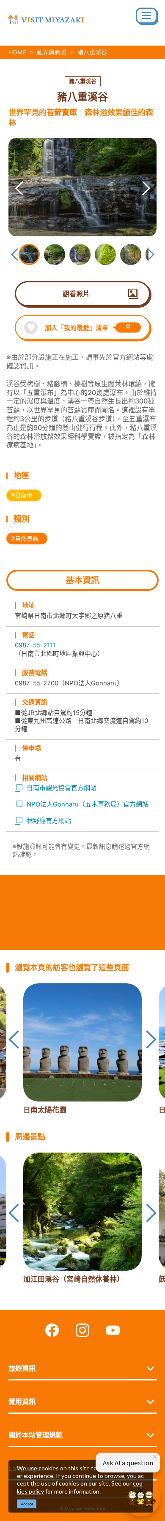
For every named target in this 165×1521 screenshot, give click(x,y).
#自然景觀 (24, 538)
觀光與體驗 (51, 52)
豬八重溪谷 (92, 52)
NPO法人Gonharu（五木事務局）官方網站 (87, 804)
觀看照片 (76, 294)
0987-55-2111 (35, 645)
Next (135, 177)
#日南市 (22, 494)
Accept (27, 1504)
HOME (17, 52)
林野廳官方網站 (49, 821)
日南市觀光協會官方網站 (61, 788)
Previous (8, 177)
